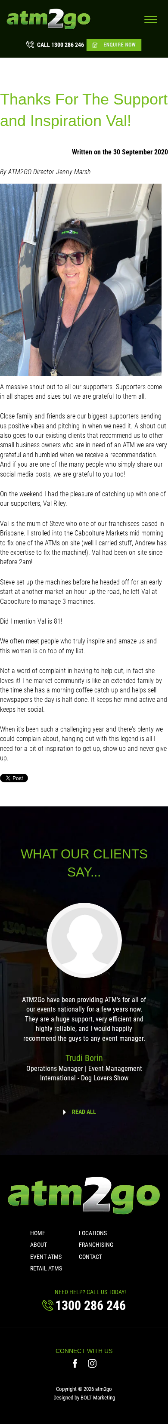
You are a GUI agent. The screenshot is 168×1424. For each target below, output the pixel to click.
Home (37, 1233)
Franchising (96, 1244)
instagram (92, 1363)
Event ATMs (46, 1256)
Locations (93, 1233)
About (38, 1244)
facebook (76, 1363)
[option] (84, 998)
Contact (90, 1256)
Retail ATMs (46, 1268)
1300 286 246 (60, 44)
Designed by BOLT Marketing (84, 1397)
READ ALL (84, 1111)
